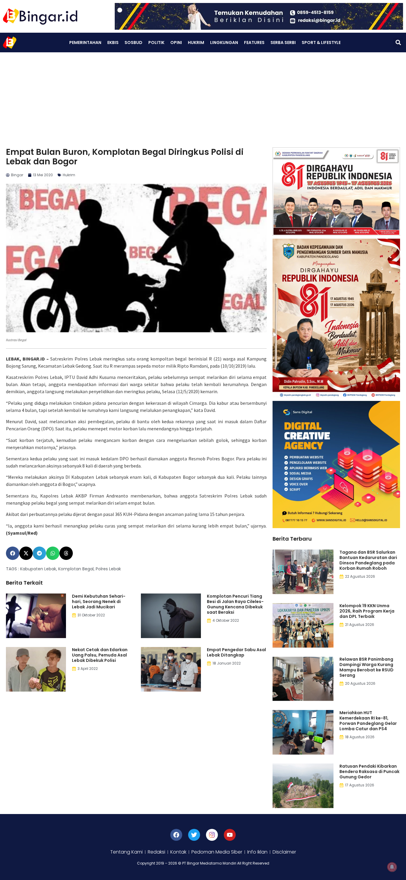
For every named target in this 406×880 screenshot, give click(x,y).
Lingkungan (224, 42)
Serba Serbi (283, 42)
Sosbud (133, 42)
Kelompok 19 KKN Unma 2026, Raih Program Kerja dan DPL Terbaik (366, 611)
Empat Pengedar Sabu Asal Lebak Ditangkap (236, 652)
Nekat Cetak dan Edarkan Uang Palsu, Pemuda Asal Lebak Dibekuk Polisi (100, 655)
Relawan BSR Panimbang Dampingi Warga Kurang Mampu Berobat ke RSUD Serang (366, 667)
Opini (176, 42)
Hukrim (196, 42)
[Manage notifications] (392, 867)
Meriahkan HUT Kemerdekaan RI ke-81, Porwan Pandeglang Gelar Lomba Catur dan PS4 (368, 721)
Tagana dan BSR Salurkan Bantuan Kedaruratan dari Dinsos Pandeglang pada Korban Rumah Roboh (368, 560)
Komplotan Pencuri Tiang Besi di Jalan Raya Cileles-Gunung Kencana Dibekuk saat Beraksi (235, 604)
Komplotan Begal (76, 569)
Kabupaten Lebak (38, 569)
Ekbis (113, 42)
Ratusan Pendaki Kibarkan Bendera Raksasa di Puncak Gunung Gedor (369, 771)
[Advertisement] (203, 96)
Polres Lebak (108, 569)
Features (254, 42)
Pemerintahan (85, 42)
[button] (398, 43)
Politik (156, 42)
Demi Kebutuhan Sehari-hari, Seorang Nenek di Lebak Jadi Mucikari (98, 601)
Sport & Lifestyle (321, 42)
